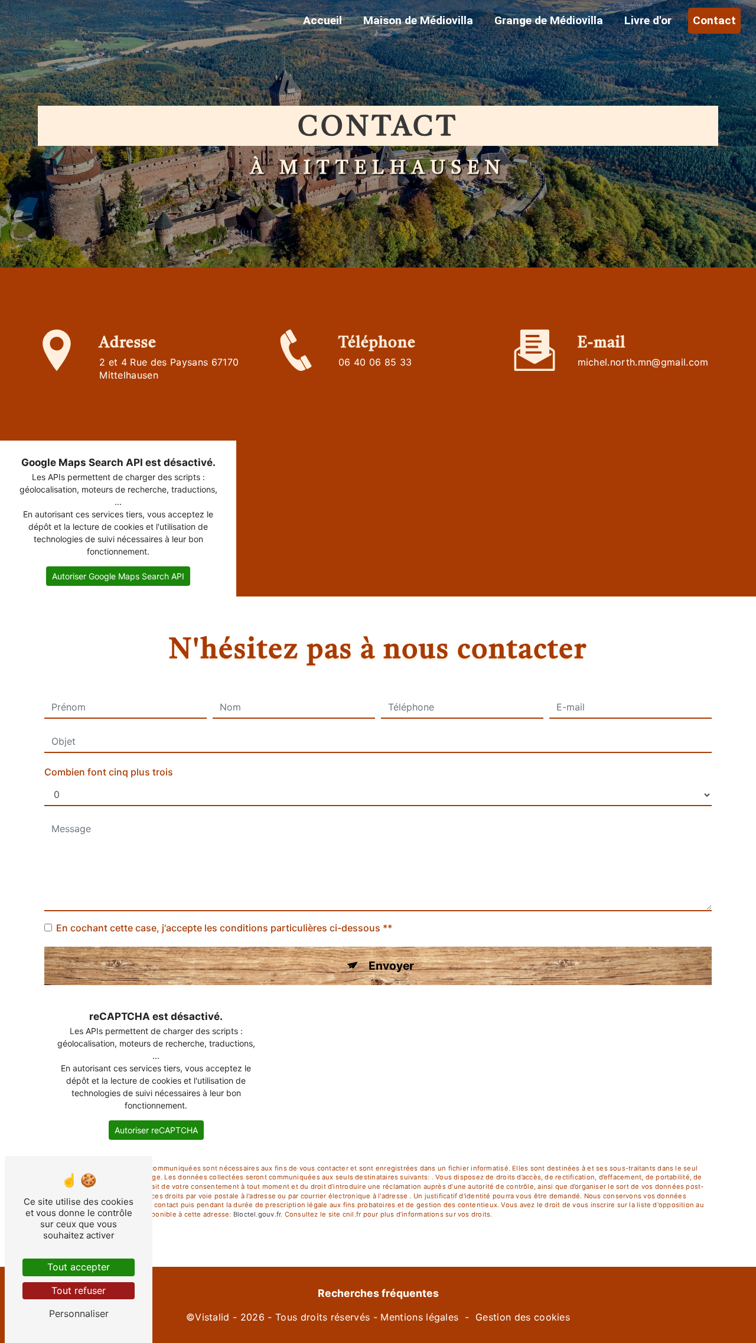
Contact (714, 20)
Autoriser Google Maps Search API (118, 576)
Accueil (322, 20)
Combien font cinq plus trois (108, 772)
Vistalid (212, 1317)
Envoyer (391, 966)
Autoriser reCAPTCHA (156, 1130)
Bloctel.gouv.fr (257, 1214)
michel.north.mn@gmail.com (643, 362)
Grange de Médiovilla (548, 20)
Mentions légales (419, 1317)
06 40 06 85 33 (375, 362)
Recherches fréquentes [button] (378, 1293)
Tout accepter (78, 1267)
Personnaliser (79, 1313)
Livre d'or (648, 20)
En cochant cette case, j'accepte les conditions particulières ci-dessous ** (224, 928)
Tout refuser (78, 1290)
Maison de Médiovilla (418, 20)
